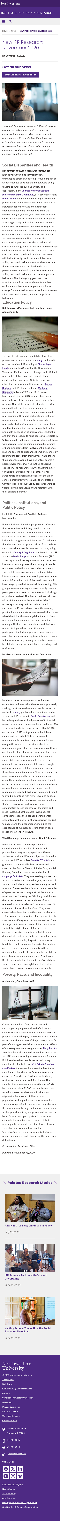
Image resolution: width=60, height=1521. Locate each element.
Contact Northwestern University (17, 1398)
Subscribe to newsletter (21, 75)
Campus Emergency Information (17, 1389)
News (13, 31)
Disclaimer (7, 1402)
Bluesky (20, 1476)
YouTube (6, 1476)
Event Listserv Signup (12, 1484)
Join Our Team (8, 1498)
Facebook (6, 1469)
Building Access (9, 1384)
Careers (6, 1393)
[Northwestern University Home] (10, 3)
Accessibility (8, 1380)
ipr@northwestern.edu (16, 1454)
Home (5, 31)
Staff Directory (9, 1494)
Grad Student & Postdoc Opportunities (20, 1507)
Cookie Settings (9, 1421)
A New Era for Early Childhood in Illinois (29, 1225)
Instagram (13, 1476)
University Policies (11, 1416)
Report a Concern (10, 1412)
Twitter (13, 1469)
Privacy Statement (11, 1407)
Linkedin (20, 1469)
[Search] (10, 21)
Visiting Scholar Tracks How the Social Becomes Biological (28, 1330)
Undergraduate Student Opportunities (19, 1503)
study (39, 360)
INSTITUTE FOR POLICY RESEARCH (26, 13)
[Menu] (3, 21)
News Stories (8, 1489)
